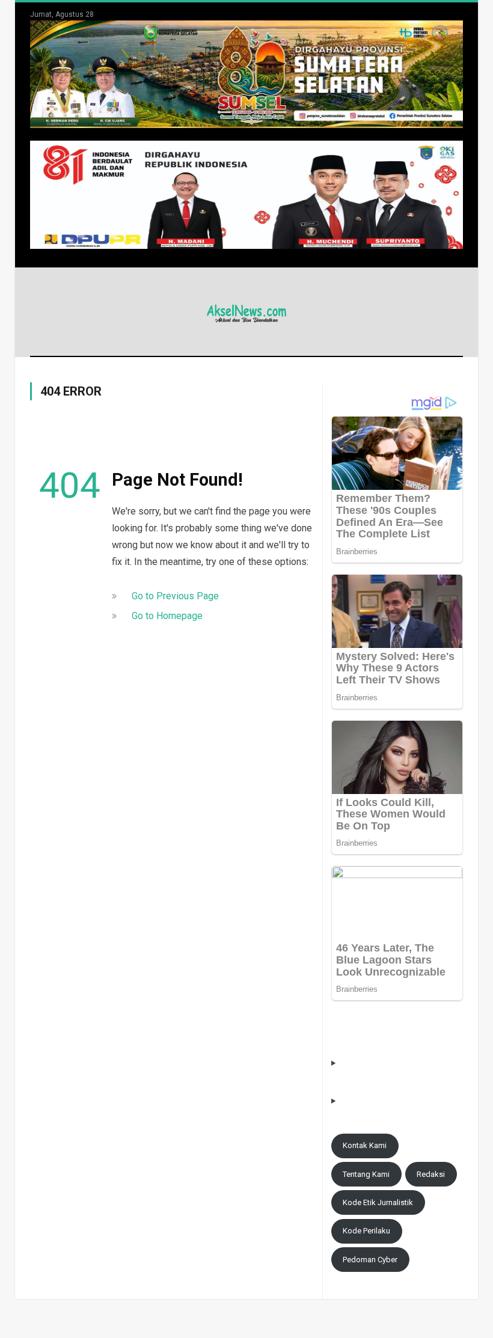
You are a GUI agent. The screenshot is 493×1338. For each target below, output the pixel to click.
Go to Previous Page (175, 596)
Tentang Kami (366, 1174)
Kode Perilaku (366, 1230)
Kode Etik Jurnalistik (378, 1202)
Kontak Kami (365, 1145)
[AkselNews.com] (246, 312)
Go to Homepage (167, 616)
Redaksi (431, 1174)
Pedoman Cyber (370, 1259)
